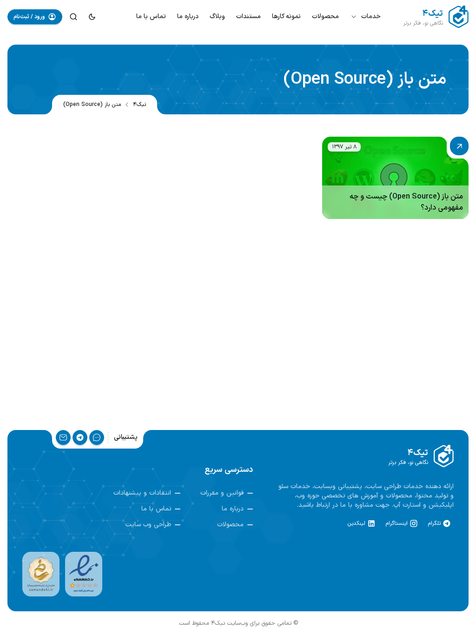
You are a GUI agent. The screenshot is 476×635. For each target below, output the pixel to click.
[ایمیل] (63, 437)
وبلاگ (217, 16)
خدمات (371, 16)
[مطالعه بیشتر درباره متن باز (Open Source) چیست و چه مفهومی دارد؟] (395, 178)
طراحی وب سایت (148, 524)
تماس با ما (151, 16)
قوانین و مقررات (222, 493)
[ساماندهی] (41, 574)
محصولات (325, 16)
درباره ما (187, 16)
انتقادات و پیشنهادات (142, 493)
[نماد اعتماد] (83, 574)
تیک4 (139, 104)
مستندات (248, 16)
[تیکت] (96, 437)
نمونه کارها (286, 16)
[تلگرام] (80, 437)
